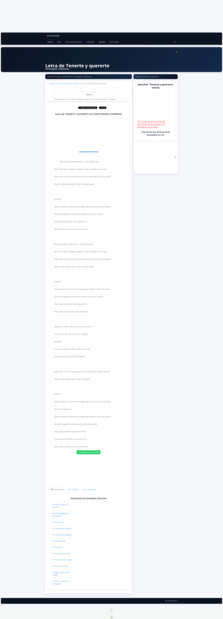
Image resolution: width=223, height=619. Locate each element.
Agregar (102, 42)
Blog (59, 42)
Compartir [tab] (74, 489)
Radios (50, 42)
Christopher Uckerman (72, 83)
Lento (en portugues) (63, 534)
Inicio (52, 83)
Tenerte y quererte (62, 553)
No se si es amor (61, 566)
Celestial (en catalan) (63, 528)
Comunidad (114, 42)
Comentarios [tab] (58, 489)
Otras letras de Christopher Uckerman (89, 498)
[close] (111, 610)
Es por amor (59, 522)
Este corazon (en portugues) (60, 582)
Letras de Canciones (73, 42)
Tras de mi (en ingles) (63, 560)
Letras (58, 83)
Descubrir (90, 42)
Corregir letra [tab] (90, 489)
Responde (58, 547)
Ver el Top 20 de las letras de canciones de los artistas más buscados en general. (151, 124)
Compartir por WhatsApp (89, 452)
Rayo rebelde (59, 541)
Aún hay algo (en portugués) (60, 514)
